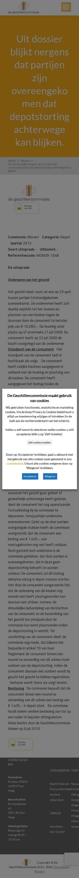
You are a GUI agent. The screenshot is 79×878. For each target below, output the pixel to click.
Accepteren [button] (30, 476)
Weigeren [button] (50, 476)
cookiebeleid (15, 463)
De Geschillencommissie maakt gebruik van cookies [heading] (39, 398)
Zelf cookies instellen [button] (39, 442)
